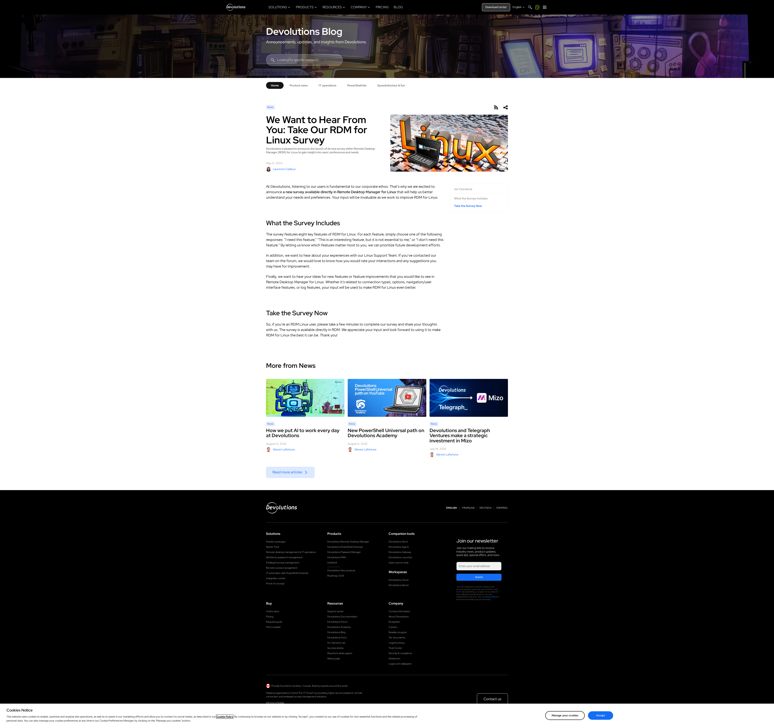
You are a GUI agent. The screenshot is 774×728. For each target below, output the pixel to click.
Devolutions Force (337, 637)
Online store (272, 611)
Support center (335, 611)
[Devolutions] (236, 7)
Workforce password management (284, 557)
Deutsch (485, 507)
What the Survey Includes (471, 198)
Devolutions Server (399, 585)
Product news (299, 85)
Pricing (269, 616)
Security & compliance (400, 653)
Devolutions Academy (339, 627)
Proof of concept (275, 583)
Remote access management (281, 567)
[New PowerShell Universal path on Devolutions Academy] (387, 398)
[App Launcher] (544, 7)
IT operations (327, 85)
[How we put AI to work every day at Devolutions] (305, 398)
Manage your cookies (565, 715)
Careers (393, 627)
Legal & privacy (397, 642)
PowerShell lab (356, 85)
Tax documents (397, 637)
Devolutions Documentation (342, 616)
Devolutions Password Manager (344, 552)
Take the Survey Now (468, 206)
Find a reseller (273, 627)
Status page (333, 658)
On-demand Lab (336, 642)
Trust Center (395, 648)
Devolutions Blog (304, 31)
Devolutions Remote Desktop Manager (348, 541)
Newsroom (394, 658)
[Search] (530, 7)
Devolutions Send (398, 541)
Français (468, 507)
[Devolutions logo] (281, 507)
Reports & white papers (339, 653)
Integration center (275, 578)
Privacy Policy (491, 596)
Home (275, 85)
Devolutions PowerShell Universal (344, 547)
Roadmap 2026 (335, 575)
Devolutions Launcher (400, 557)
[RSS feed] (495, 107)
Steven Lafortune (284, 449)
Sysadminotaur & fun (391, 85)
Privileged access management (282, 562)
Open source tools (398, 562)
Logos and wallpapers (400, 663)
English (451, 507)
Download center (496, 7)
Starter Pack (272, 547)
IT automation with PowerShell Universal (287, 573)
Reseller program (398, 632)
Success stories (335, 648)
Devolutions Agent (399, 547)
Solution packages (275, 541)
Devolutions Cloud (398, 580)
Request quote (274, 621)
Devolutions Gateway (400, 552)
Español (502, 507)
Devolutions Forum (337, 621)
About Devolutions (399, 616)
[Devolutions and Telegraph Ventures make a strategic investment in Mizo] (469, 398)
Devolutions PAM (336, 557)
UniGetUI (332, 562)
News (270, 107)
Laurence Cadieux (284, 169)
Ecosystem (394, 621)
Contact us (492, 699)
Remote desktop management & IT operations (291, 552)
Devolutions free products (341, 570)
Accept (600, 715)
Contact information (399, 611)
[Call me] (537, 7)
